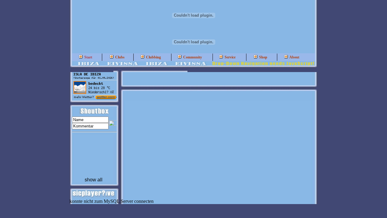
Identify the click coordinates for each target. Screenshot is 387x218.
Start (87, 57)
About (294, 57)
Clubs (119, 57)
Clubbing (153, 57)
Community (192, 57)
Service (230, 57)
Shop (262, 57)
